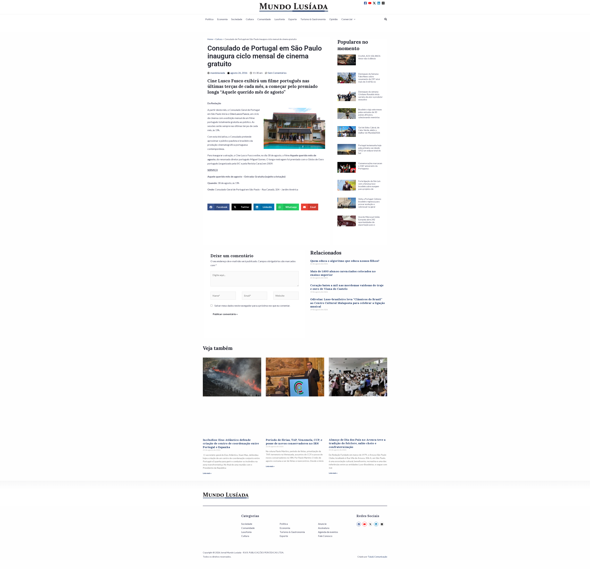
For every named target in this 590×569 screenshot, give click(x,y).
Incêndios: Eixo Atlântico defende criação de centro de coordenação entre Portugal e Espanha (231, 443)
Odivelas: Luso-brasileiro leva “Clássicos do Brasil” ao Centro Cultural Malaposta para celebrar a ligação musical (347, 302)
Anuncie (322, 523)
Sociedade (236, 19)
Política (209, 19)
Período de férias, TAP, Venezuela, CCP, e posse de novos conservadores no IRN (294, 441)
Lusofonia (279, 19)
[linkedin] (379, 3)
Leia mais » (207, 473)
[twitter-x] (375, 3)
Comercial (346, 19)
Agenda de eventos (328, 531)
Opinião (333, 19)
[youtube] (370, 3)
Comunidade (264, 19)
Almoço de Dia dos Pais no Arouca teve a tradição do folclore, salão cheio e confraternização (357, 443)
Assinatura (323, 527)
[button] (353, 19)
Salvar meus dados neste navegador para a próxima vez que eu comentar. (252, 305)
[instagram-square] (384, 3)
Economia (222, 19)
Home (210, 39)
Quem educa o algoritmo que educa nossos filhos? (344, 261)
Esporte (292, 19)
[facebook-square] (366, 3)
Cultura (250, 19)
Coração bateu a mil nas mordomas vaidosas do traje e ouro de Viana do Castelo (347, 287)
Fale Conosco (325, 535)
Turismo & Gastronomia (313, 19)
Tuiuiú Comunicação (377, 556)
